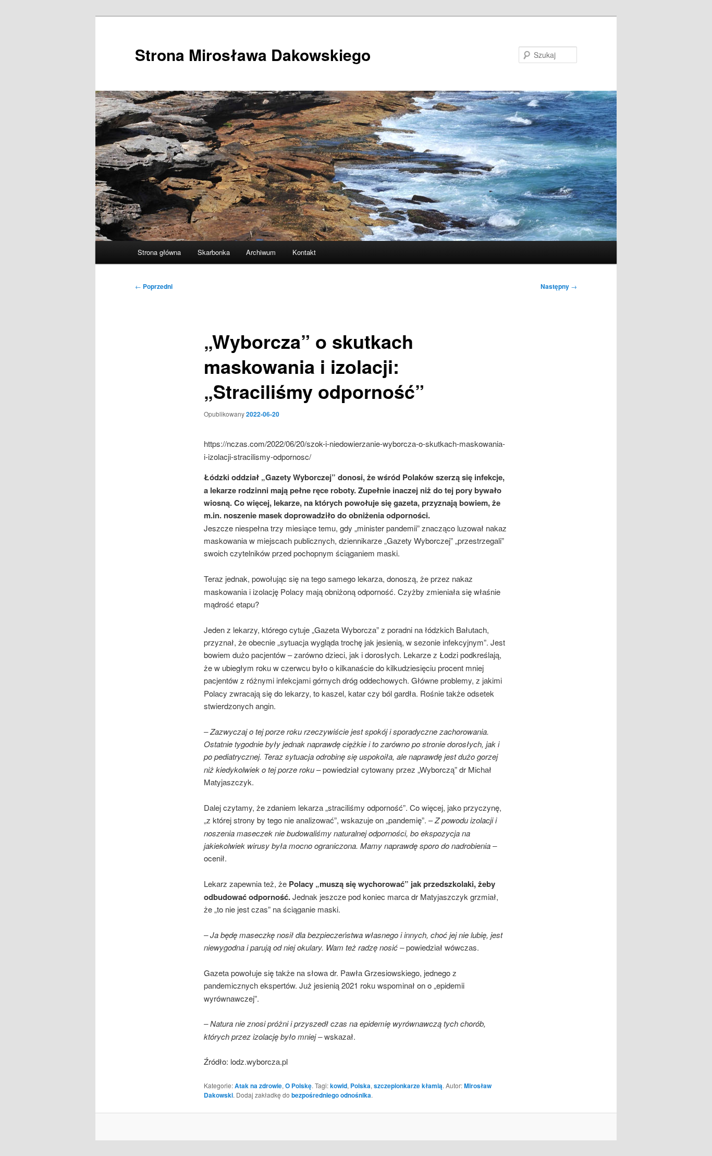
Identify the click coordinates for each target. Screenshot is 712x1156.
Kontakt (304, 252)
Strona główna (159, 252)
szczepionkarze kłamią (408, 1085)
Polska (360, 1085)
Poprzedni (154, 286)
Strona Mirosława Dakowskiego (253, 54)
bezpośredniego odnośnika (331, 1095)
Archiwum (261, 252)
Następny (559, 286)
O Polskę (298, 1085)
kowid (338, 1085)
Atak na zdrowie (258, 1085)
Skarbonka (214, 252)
